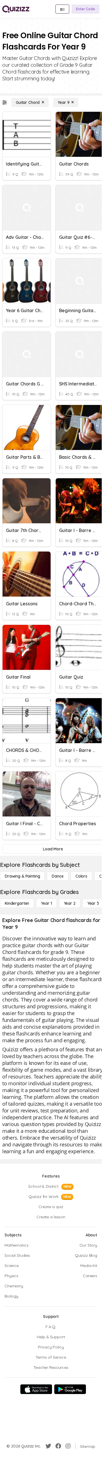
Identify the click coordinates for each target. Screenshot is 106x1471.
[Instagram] (68, 1446)
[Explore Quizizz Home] (15, 9)
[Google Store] (70, 1389)
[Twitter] (48, 1446)
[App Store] (36, 1389)
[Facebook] (58, 1446)
